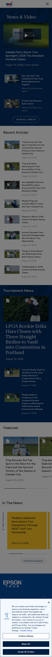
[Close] (49, 602)
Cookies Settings (26, 636)
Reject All (26, 644)
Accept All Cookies (26, 652)
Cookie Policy (26, 631)
